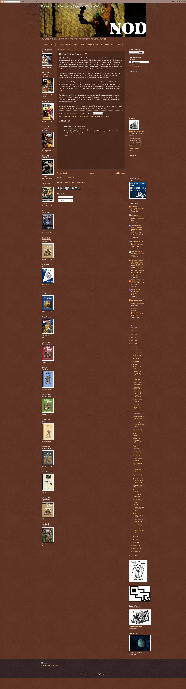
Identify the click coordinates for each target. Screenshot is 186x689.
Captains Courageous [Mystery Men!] (138, 469)
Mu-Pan (74, 116)
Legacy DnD (67, 116)
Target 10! (136, 404)
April (134, 542)
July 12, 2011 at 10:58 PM (79, 126)
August (135, 361)
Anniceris (134, 206)
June (134, 536)
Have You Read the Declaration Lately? (138, 508)
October (135, 355)
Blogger (102, 674)
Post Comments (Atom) (72, 177)
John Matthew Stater (137, 131)
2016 (133, 331)
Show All (142, 320)
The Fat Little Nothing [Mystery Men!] (138, 440)
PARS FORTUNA (92, 44)
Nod (78, 116)
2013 (133, 340)
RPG (81, 116)
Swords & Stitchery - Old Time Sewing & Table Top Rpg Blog (137, 262)
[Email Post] (89, 113)
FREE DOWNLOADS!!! (108, 44)
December (136, 349)
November (136, 352)
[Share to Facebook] (100, 113)
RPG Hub (86, 116)
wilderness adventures (101, 116)
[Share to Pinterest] (102, 113)
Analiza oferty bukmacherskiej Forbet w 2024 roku (137, 314)
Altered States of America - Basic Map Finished (138, 480)
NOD (52, 44)
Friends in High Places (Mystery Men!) (138, 424)
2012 (133, 343)
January (135, 551)
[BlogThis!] (96, 113)
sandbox (92, 116)
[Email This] (94, 113)
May (134, 539)
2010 (133, 555)
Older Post (120, 173)
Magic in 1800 (137, 455)
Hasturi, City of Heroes (137, 303)
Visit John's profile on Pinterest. (50, 665)
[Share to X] (98, 113)
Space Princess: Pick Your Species (137, 446)
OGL (119, 44)
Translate (136, 66)
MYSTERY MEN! (79, 44)
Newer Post (62, 173)
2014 (133, 337)
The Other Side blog (137, 251)
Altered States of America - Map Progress (138, 515)
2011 (133, 346)
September (136, 358)
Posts (61, 197)
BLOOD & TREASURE (64, 44)
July (134, 364)
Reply (66, 135)
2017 (133, 328)
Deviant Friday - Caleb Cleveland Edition (138, 530)
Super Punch (135, 215)
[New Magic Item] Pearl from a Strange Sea (137, 234)
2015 (133, 334)
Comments (62, 200)
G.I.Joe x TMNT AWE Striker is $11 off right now (137, 218)
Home (46, 44)
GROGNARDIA (135, 281)
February (136, 548)
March (135, 545)
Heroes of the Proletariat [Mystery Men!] (138, 373)
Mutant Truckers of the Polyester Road (138, 418)
